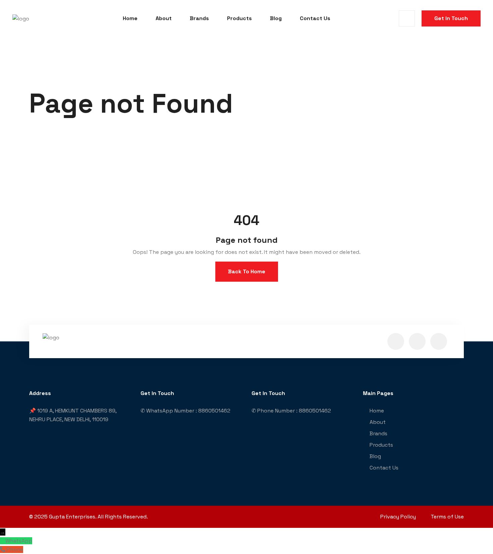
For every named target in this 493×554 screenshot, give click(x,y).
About (164, 18)
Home (130, 18)
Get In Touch (451, 18)
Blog (276, 18)
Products (239, 18)
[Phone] (3, 549)
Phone (15, 549)
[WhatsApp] (2, 540)
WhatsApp (18, 540)
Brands (199, 18)
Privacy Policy (398, 516)
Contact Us (315, 18)
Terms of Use (447, 516)
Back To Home (246, 271)
